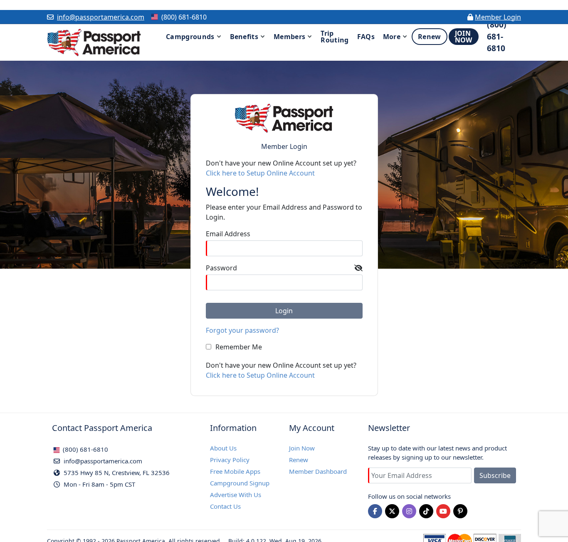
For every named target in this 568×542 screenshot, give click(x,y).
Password (221, 267)
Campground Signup (239, 483)
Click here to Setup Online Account (260, 173)
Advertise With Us (235, 494)
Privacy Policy (229, 459)
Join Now (302, 448)
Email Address (228, 233)
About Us (223, 448)
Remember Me (238, 346)
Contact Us (225, 506)
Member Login (498, 17)
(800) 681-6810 (84, 449)
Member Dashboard (318, 471)
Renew (298, 459)
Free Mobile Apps (235, 471)
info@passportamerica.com (100, 17)
